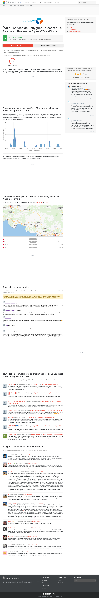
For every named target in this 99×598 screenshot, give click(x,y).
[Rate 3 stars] (81, 74)
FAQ (40, 2)
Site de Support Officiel (75, 31)
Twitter (59, 580)
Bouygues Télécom (19, 5)
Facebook (60, 582)
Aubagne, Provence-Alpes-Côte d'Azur (47, 417)
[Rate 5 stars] (86, 74)
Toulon (46, 202)
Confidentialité (48, 2)
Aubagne (39, 202)
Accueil (27, 2)
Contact (57, 2)
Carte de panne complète (49, 45)
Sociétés (34, 2)
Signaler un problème (18, 45)
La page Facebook (73, 29)
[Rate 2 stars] (78, 74)
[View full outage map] (33, 221)
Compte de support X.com (75, 27)
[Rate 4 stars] (83, 74)
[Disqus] (33, 318)
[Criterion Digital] (49, 594)
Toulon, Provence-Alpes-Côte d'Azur (52, 384)
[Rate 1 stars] (75, 74)
